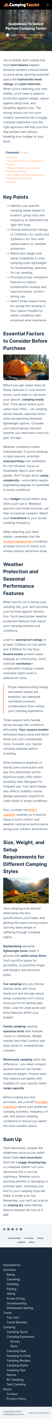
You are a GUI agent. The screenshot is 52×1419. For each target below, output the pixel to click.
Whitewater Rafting (20, 1308)
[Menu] (47, 5)
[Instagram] (13, 1229)
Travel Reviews (17, 1322)
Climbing (13, 1284)
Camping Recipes (19, 1360)
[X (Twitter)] (8, 1229)
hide (24, 152)
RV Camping (15, 1379)
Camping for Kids (19, 1356)
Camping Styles (17, 1365)
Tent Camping (16, 1384)
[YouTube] (21, 1229)
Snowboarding (17, 1303)
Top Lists (13, 1317)
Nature (11, 1375)
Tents (26, 38)
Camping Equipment (20, 1336)
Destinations (14, 1238)
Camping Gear (16, 1351)
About (32, 1242)
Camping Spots (17, 1332)
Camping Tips (16, 1370)
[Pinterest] (17, 1229)
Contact (12, 1394)
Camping (21, 1242)
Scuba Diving (16, 1298)
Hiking (11, 1293)
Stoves (15, 1341)
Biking (11, 1274)
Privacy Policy (16, 1398)
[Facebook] (4, 1229)
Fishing (11, 1289)
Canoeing (13, 1279)
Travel (40, 1238)
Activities (29, 1238)
